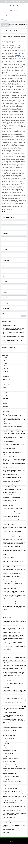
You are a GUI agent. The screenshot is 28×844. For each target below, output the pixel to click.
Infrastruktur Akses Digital (8, 484)
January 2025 (5, 398)
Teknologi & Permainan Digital (9, 761)
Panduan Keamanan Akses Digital (10, 601)
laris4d (4, 554)
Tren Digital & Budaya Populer (9, 817)
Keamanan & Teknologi (8, 505)
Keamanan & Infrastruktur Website (10, 503)
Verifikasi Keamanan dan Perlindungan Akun (12, 835)
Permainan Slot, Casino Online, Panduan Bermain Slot (14, 657)
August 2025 (5, 387)
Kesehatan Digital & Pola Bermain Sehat (11, 546)
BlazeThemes (15, 841)
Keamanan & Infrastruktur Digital (10, 500)
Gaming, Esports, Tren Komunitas (10, 474)
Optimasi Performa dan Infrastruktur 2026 (12, 579)
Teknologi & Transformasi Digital (10, 764)
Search (3, 313)
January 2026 (5, 374)
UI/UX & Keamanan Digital (8, 829)
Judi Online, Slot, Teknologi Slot (9, 492)
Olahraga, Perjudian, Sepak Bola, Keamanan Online (13, 566)
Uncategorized (6, 832)
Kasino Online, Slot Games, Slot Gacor (11, 494)
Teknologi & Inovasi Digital (8, 753)
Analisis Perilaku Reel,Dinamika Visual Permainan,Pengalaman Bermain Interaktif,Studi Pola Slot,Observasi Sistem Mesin (14, 420)
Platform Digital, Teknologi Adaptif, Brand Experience (14, 665)
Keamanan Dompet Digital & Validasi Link (12, 531)
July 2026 (5, 357)
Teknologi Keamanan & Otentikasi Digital (11, 791)
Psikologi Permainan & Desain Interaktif (11, 678)
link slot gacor (6, 238)
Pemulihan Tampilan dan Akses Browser (11, 632)
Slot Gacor (5, 249)
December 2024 (6, 401)
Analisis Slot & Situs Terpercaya (10, 423)
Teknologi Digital (6, 770)
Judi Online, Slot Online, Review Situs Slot (12, 489)
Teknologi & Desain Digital (8, 738)
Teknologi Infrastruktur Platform (10, 788)
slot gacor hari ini (6, 308)
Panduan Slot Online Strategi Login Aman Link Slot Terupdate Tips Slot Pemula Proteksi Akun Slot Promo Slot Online (14, 622)
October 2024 (5, 406)
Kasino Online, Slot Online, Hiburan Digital (12, 497)
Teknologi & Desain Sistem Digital (10, 741)
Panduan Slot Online (7, 617)
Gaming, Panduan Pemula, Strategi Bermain (12, 477)
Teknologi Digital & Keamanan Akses (11, 776)
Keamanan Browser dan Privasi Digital (11, 516)
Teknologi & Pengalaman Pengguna (10, 758)
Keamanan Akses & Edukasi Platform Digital (12, 508)
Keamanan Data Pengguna (8, 521)
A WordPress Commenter (8, 350)
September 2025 (6, 384)
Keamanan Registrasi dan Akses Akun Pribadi (12, 534)
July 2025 (5, 390)
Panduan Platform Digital (8, 612)
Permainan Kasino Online (8, 652)
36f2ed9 (5, 45)
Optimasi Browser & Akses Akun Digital (11, 576)
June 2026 (5, 360)
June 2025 (5, 392)
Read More (4, 211)
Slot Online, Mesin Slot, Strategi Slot (10, 712)
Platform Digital (6, 662)
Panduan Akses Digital (7, 586)
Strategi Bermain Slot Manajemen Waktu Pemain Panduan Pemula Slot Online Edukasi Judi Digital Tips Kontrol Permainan (14, 721)
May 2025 (5, 395)
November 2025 (6, 379)
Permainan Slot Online (7, 654)
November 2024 (6, 403)
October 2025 (5, 382)
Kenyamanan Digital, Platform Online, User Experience (14, 536)
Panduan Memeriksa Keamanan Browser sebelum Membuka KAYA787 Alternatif (14, 1)
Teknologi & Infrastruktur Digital (9, 750)
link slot (4, 254)
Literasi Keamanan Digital (8, 557)
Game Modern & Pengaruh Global (10, 456)
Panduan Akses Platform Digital (9, 588)
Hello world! (18, 350)
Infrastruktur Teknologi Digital (9, 486)
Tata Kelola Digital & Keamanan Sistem (11, 733)
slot (3, 244)
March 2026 (5, 368)
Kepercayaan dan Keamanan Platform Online (12, 539)
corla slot (18, 55)
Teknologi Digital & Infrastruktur (9, 773)
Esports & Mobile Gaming (8, 441)
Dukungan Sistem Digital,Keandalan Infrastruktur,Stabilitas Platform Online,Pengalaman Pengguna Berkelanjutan (14, 437)
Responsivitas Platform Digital (9, 680)
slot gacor (5, 281)
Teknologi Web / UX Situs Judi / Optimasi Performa (14, 794)
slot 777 (4, 271)
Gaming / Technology (7, 467)
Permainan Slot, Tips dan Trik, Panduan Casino (13, 660)
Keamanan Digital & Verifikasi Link (10, 524)
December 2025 (6, 376)
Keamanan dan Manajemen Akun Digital (11, 519)
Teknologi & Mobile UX (8, 756)
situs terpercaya (6, 695)
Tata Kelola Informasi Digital (9, 735)
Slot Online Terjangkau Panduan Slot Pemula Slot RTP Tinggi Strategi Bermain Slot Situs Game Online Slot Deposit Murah (14, 708)
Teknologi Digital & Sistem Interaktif (10, 779)
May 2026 (5, 363)
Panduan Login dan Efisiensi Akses (10, 603)
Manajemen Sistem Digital (8, 564)
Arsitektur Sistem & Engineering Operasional (12, 426)
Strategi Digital (6, 725)
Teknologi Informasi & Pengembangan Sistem (12, 785)
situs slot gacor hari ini (8, 303)
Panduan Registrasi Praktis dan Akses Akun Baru (13, 614)
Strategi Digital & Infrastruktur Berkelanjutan (12, 727)
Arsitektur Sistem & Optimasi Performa (11, 429)
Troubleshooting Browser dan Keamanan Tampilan (13, 822)
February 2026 (6, 371)
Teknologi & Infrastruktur (8, 748)
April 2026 (5, 365)
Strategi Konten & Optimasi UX (9, 730)
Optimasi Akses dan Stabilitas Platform (11, 573)
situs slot (5, 292)
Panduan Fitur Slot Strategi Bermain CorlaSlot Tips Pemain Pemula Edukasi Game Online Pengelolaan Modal (14, 597)
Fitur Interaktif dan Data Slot (9, 448)
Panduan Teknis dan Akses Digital (10, 625)
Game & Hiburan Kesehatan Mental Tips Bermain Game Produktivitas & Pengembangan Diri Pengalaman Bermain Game (13, 453)
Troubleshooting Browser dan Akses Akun (12, 820)
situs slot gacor (6, 260)
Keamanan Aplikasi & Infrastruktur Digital (12, 513)
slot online (5, 276)
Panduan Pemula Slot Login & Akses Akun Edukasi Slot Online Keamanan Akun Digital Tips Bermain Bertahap (14, 608)
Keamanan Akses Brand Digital (9, 511)
